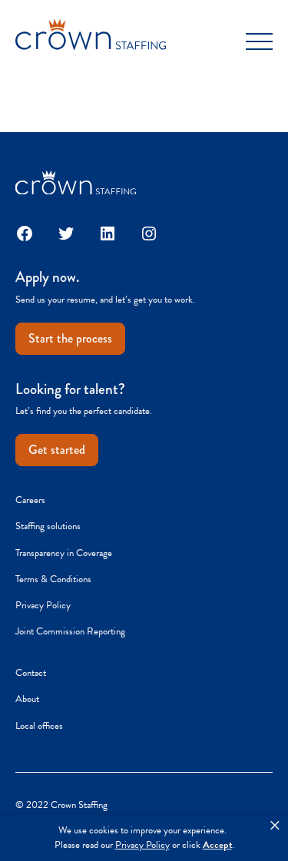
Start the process (70, 338)
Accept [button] (217, 845)
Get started (56, 450)
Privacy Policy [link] (142, 845)
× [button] (275, 825)
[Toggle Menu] (259, 41)
